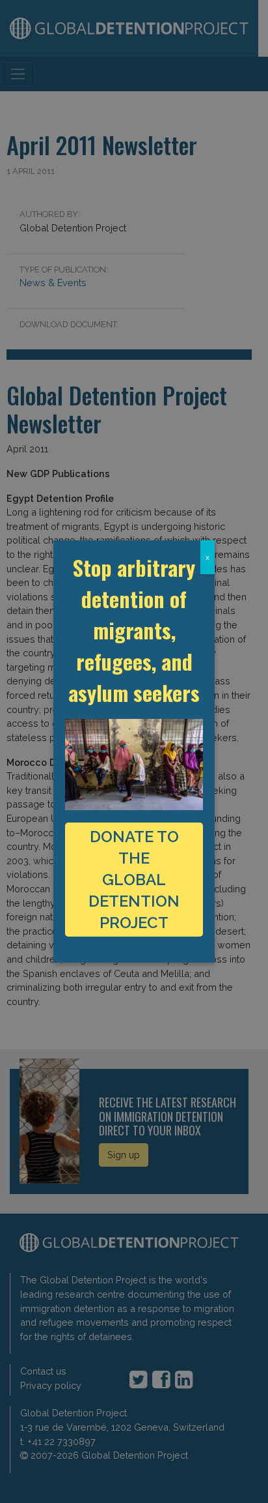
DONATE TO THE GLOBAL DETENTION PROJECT (134, 879)
